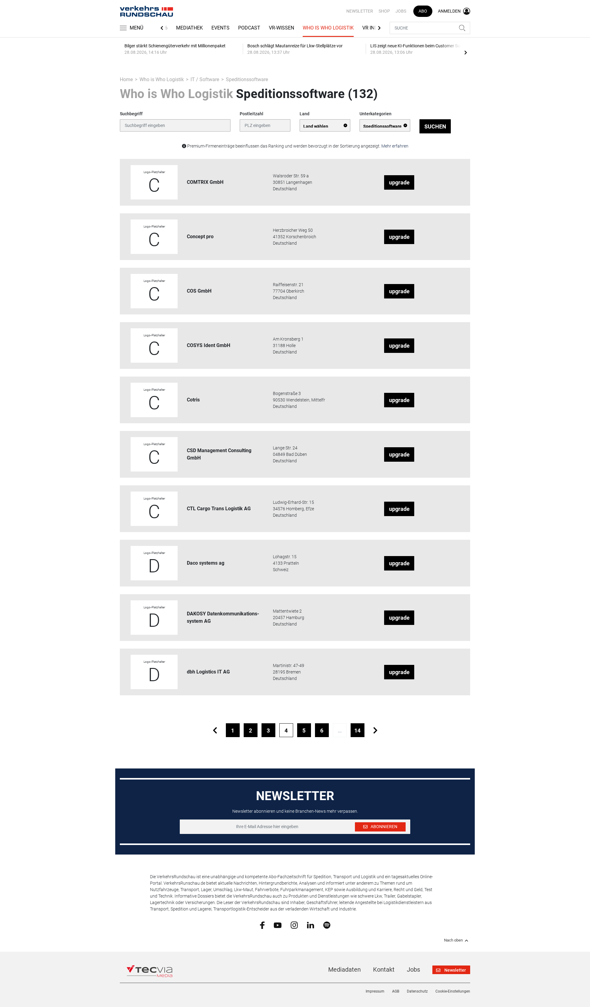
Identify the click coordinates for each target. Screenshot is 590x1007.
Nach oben (453, 940)
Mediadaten (344, 969)
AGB (395, 991)
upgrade (399, 182)
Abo (423, 11)
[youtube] (277, 924)
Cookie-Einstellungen (452, 991)
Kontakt (384, 969)
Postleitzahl (251, 113)
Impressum (375, 991)
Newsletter (359, 11)
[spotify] (326, 924)
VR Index (373, 28)
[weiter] (375, 730)
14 (357, 730)
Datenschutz (417, 991)
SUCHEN (435, 126)
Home (126, 79)
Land (304, 113)
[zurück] (215, 730)
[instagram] (294, 924)
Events (220, 28)
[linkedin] (310, 924)
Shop (384, 11)
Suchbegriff (131, 113)
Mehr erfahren (394, 146)
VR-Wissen (281, 28)
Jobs (400, 11)
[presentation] (465, 52)
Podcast (249, 28)
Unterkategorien (375, 113)
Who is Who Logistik (328, 28)
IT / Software (205, 79)
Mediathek (189, 28)
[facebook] (262, 924)
